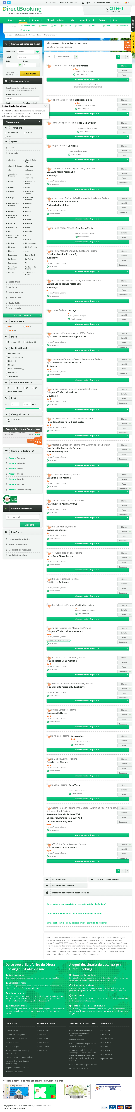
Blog (115, 20)
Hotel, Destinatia (13, 94)
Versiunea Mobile (43, 1105)
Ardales (28, 174)
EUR (116, 2)
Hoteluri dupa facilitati (63, 885)
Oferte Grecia (42, 1034)
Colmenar (12, 211)
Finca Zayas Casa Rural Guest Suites (65, 421)
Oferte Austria (43, 1050)
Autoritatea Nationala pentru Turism (83, 1064)
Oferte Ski (104, 1046)
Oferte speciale (106, 1038)
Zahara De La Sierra (30, 274)
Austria (16, 484)
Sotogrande (12, 263)
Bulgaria (17, 463)
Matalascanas (30, 243)
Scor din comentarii (21, 382)
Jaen (9, 231)
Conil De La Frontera (12, 216)
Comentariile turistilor (19, 539)
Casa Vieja (74, 785)
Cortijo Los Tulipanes (58, 582)
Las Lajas (73, 310)
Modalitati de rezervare (20, 550)
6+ (36, 388)
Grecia (16, 468)
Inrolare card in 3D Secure (79, 1068)
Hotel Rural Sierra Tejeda (60, 556)
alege (37, 52)
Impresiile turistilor (107, 1058)
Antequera (29, 170)
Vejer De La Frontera (12, 268)
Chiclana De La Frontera (13, 205)
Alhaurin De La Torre (30, 161)
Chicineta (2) (12, 373)
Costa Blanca (15, 297)
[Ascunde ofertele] (88, 91)
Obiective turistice (56, 20)
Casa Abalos (77, 736)
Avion (9, 137)
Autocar (29, 133)
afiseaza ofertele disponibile (87, 79)
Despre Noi (51, 2)
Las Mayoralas (80, 65)
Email (8, 103)
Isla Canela (29, 223)
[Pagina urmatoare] (127, 57)
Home (11, 20)
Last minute (105, 1034)
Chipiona (28, 204)
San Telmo (29, 259)
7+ (27, 388)
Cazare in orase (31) (14, 421)
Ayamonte (29, 178)
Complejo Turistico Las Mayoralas (65, 631)
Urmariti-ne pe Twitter (14, 1072)
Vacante (23, 20)
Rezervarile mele (102, 2)
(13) (14, 330)
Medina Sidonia (31, 247)
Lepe (27, 235)
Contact (12, 26)
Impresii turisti (87, 20)
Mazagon (11, 247)
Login (87, 2)
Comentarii (124, 183)
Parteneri (103, 20)
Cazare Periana (59, 879)
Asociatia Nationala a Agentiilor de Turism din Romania (82, 1044)
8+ (18, 388)
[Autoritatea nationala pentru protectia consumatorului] (108, 1090)
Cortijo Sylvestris (84, 605)
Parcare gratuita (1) (15, 357)
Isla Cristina (12, 227)
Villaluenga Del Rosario (30, 268)
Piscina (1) (12, 361)
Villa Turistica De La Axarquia (62, 660)
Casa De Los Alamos (57, 762)
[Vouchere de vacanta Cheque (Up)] (16, 1098)
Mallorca (13, 287)
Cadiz (27, 188)
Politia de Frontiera (76, 1039)
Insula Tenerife (16, 292)
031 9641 (116, 8)
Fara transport (12, 133)
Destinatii (37, 20)
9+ (9, 388)
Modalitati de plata (18, 555)
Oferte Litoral (105, 1042)
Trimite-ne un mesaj (13, 1042)
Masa (14, 336)
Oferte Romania (43, 1042)
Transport (16, 127)
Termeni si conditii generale (17, 1034)
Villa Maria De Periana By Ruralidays (66, 686)
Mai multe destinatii (22, 315)
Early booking (105, 1030)
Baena (10, 182)
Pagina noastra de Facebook (17, 1067)
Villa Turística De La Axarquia (62, 847)
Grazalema (29, 219)
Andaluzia (13, 153)
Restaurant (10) (14, 353)
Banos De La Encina (30, 183)
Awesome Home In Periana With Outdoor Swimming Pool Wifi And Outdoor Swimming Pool (64, 818)
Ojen (27, 251)
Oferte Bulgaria (43, 1030)
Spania (14, 141)
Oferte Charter (106, 1050)
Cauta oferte (29, 73)
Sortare (50, 57)
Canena (11, 192)
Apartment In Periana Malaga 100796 (66, 336)
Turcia (16, 474)
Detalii (124, 70)
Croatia (16, 479)
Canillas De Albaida (29, 193)
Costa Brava (14, 282)
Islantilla (28, 227)
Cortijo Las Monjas (56, 530)
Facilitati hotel (19, 348)
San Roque (12, 259)
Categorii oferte (20, 414)
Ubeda (27, 263)
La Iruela (28, 231)
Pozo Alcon (12, 255)
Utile (72, 20)
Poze (124, 75)
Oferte (124, 66)
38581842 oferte (12, 75)
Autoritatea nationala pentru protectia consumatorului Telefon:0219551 (80, 1033)
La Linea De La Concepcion (13, 236)
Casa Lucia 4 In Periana (59, 477)
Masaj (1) (11, 365)
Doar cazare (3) (14, 342)
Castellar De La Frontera (31, 199)
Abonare (29, 524)
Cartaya (11, 198)
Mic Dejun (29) (31, 342)
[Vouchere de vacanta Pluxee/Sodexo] (45, 1098)
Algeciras (11, 160)
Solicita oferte (70, 2)
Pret (13, 397)
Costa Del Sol (15, 303)
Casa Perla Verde (84, 228)
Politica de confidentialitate (16, 1038)
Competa (28, 211)
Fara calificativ (15, 392)
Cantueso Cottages (57, 713)
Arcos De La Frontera (12, 175)
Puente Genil (30, 255)
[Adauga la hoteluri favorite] (49, 66)
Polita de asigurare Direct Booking (19, 1057)
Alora (10, 170)
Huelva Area (12, 223)
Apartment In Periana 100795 (62, 503)
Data (8, 61)
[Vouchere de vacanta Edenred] (77, 1098)
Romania (17, 458)
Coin (27, 208)
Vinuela (11, 273)
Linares (28, 239)
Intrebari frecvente (18, 544)
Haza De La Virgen (86, 122)
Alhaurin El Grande (15, 166)
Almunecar (29, 166)
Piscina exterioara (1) (16, 369)
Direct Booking (22, 9)
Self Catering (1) (14, 376)
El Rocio (28, 215)
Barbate (11, 188)
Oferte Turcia (42, 1038)
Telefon (30, 103)
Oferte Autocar (106, 1054)
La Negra (73, 145)
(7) (11, 327)
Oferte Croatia (43, 1046)
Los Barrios (12, 243)
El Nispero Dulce (83, 99)
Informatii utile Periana (108, 879)
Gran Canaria (15, 308)
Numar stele (18, 321)
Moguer (11, 251)
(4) (30, 327)
